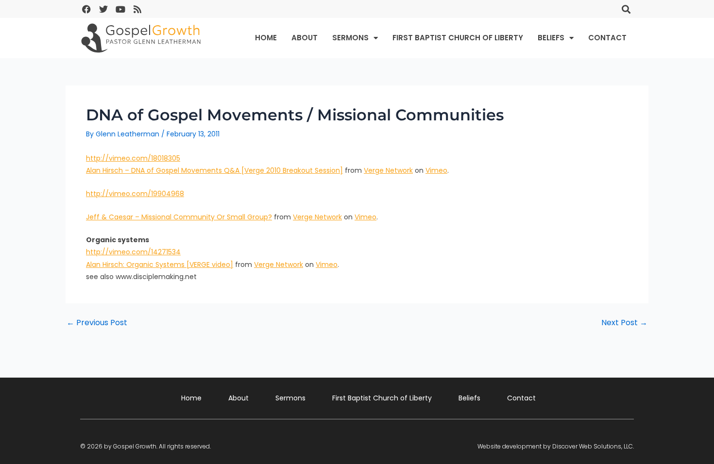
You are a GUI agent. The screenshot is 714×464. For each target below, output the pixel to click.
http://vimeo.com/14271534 (133, 252)
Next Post (624, 323)
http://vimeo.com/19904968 (135, 194)
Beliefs (551, 38)
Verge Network (388, 170)
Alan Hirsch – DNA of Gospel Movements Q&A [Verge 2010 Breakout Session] (214, 170)
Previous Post (97, 323)
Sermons (350, 38)
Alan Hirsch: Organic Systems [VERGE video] (159, 264)
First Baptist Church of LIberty (457, 38)
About (304, 38)
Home (266, 38)
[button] (626, 9)
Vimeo (436, 170)
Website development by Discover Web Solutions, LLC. (555, 446)
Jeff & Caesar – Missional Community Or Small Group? (179, 217)
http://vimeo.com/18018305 (133, 158)
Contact (607, 38)
